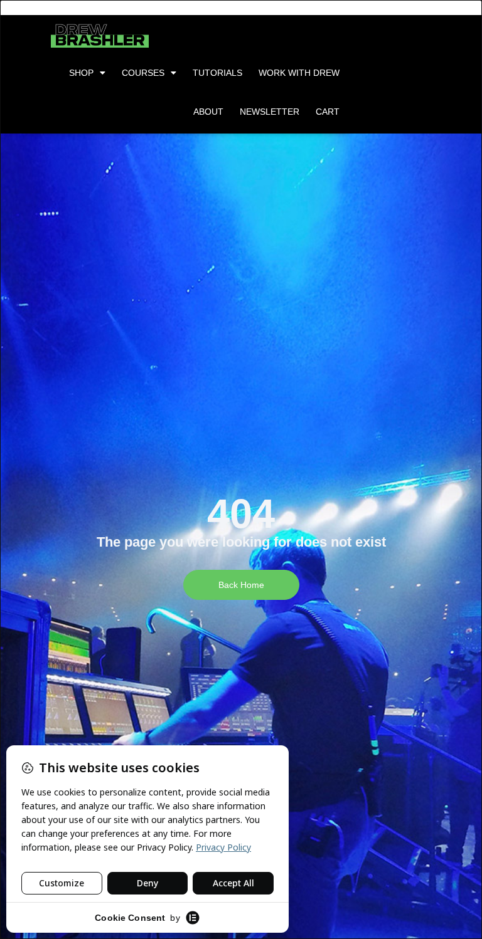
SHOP (81, 73)
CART (328, 112)
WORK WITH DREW (299, 73)
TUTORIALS (217, 73)
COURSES (143, 73)
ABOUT (208, 112)
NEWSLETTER (269, 112)
